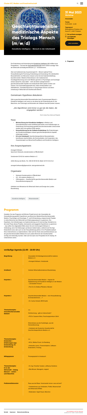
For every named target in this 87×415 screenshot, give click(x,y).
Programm (70, 61)
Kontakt (6, 412)
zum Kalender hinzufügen (71, 37)
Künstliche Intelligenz (18, 198)
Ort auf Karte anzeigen (74, 34)
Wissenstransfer (33, 198)
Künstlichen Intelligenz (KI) (41, 63)
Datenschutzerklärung (23, 412)
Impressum (12, 412)
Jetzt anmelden (73, 43)
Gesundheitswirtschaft (34, 65)
